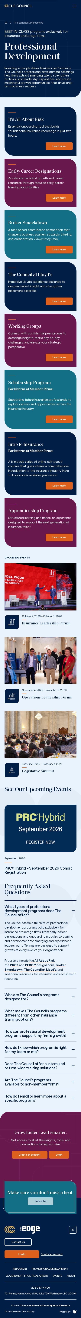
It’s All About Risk (42, 960)
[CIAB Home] (18, 6)
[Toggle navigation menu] (74, 6)
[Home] (6, 22)
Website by (65, 1311)
